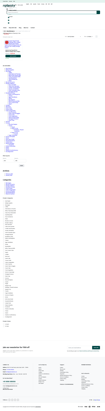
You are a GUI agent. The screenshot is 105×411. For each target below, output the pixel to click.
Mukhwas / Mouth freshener (19, 130)
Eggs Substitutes (13, 97)
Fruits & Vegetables (11, 110)
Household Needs (10, 140)
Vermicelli (11, 144)
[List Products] (99, 36)
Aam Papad (9, 68)
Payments (61, 374)
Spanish (34, 4)
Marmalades (12, 100)
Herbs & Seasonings (14, 117)
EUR (46, 4)
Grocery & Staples (10, 136)
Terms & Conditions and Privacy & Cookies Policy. (89, 350)
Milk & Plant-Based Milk (15, 75)
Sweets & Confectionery (12, 150)
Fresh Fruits (12, 114)
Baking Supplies (10, 70)
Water (10, 80)
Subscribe (96, 347)
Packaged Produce (13, 119)
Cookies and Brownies (14, 87)
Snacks (10, 125)
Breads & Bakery (10, 83)
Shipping (61, 380)
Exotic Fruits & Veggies (14, 113)
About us (26, 27)
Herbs (7, 138)
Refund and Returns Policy (65, 375)
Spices (7, 149)
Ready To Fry (14, 132)
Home (4, 27)
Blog (20, 27)
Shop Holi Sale (13, 27)
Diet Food (8, 106)
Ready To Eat (14, 128)
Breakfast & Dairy (10, 93)
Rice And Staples (13, 124)
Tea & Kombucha (13, 79)
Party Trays (11, 120)
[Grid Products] (96, 36)
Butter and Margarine (14, 94)
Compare (20, 47)
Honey (10, 98)
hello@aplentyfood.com (11, 372)
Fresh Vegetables (13, 116)
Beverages (8, 71)
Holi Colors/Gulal (10, 139)
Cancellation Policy (63, 372)
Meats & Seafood (10, 194)
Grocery (8, 123)
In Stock (7, 324)
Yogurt (10, 104)
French (38, 4)
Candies (8, 105)
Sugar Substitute (13, 135)
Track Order (5, 1)
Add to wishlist (20, 42)
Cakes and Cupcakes (14, 86)
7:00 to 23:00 (20, 5)
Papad (13, 127)
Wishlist (60, 370)
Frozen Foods (9, 109)
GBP (51, 4)
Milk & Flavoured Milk (14, 101)
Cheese (10, 95)
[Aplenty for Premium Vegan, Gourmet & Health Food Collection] (9, 5)
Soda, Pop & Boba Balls (14, 76)
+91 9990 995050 (10, 369)
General (8, 121)
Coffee (10, 72)
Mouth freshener (42, 380)
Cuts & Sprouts (12, 112)
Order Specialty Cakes (14, 90)
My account (61, 369)
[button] (7, 23)
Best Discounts (10, 31)
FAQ (14, 1)
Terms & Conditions (63, 377)
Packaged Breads (13, 91)
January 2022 (9, 175)
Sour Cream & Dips (13, 102)
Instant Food (9, 142)
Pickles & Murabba (10, 146)
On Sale (7, 326)
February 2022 (9, 174)
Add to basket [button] (13, 56)
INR (49, 4)
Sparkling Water (13, 78)
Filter (21, 165)
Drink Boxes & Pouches (15, 74)
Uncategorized (9, 151)
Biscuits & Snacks (10, 82)
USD (31, 4)
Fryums (16, 134)
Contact (10, 1)
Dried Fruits (9, 108)
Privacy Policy (62, 378)
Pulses (7, 147)
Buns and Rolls (12, 85)
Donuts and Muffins (14, 89)
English (27, 4)
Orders (60, 367)
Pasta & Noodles (10, 143)
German (42, 4)
